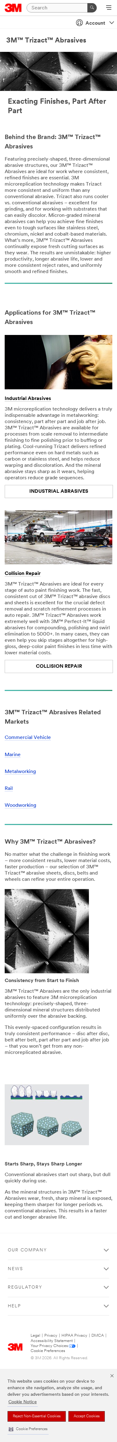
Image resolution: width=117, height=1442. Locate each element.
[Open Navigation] (108, 8)
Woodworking (20, 805)
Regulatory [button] (25, 1287)
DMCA (97, 1336)
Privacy (50, 1336)
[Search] (92, 7)
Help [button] (14, 1306)
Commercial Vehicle (28, 737)
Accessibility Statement (52, 1341)
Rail (9, 788)
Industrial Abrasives (28, 398)
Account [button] (95, 23)
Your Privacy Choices (49, 1346)
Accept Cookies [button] (87, 1416)
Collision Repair (23, 573)
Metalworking (20, 771)
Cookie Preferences (48, 1351)
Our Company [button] (27, 1250)
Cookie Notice (22, 1402)
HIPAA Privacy (74, 1336)
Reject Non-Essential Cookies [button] (37, 1416)
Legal (35, 1336)
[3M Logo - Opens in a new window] (13, 7)
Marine (13, 754)
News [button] (15, 1269)
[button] (28, 1429)
